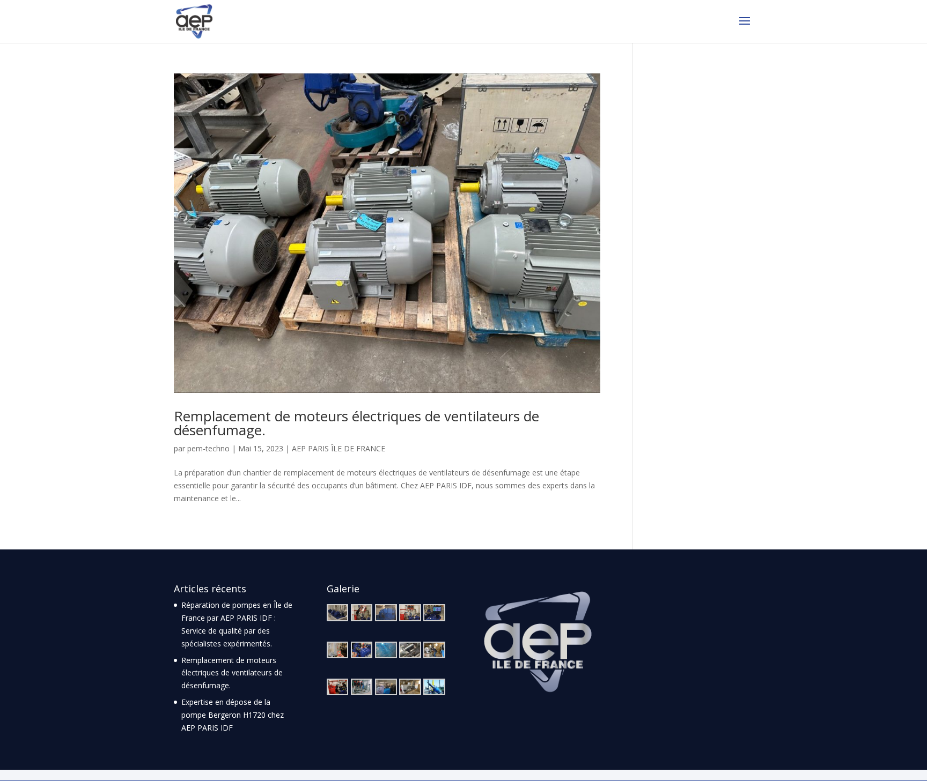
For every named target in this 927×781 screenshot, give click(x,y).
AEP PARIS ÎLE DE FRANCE (338, 448)
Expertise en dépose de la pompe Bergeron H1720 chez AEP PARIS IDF (232, 715)
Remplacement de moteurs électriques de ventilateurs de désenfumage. (356, 423)
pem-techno (208, 448)
